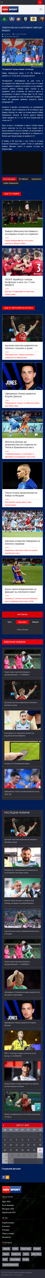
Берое (5, 1254)
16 (5, 1150)
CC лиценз (18, 1275)
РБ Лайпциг (23, 179)
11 (17, 1145)
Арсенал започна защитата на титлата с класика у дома (20, 703)
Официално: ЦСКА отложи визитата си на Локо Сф (21, 792)
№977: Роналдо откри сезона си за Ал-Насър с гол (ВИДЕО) (20, 1054)
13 (28, 1145)
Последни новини (17, 812)
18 (17, 1150)
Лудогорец (25, 1249)
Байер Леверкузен (10, 183)
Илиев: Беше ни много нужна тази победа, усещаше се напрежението (19, 901)
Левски (6, 1249)
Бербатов (16, 1254)
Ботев (25, 1259)
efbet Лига (36, 1254)
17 (11, 1150)
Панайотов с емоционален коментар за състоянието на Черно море (21, 871)
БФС (5, 1259)
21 (34, 1150)
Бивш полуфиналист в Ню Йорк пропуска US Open (22, 1115)
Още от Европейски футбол (18, 308)
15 (40, 1145)
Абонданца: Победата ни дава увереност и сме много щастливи (22, 993)
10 (11, 1145)
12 (22, 1145)
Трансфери (15, 1259)
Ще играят (22, 622)
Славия (37, 1249)
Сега (9, 622)
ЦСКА (15, 1249)
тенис (26, 1254)
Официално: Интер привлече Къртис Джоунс (20, 1024)
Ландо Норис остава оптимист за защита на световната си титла (21, 1085)
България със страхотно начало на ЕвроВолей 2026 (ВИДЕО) (19, 734)
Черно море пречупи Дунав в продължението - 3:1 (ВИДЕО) (17, 673)
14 (34, 1145)
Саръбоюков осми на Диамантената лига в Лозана (21, 932)
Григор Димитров (10, 1265)
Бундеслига (36, 179)
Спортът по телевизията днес (17, 763)
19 (22, 1150)
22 (40, 1150)
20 (28, 1150)
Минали (35, 622)
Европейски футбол (11, 36)
